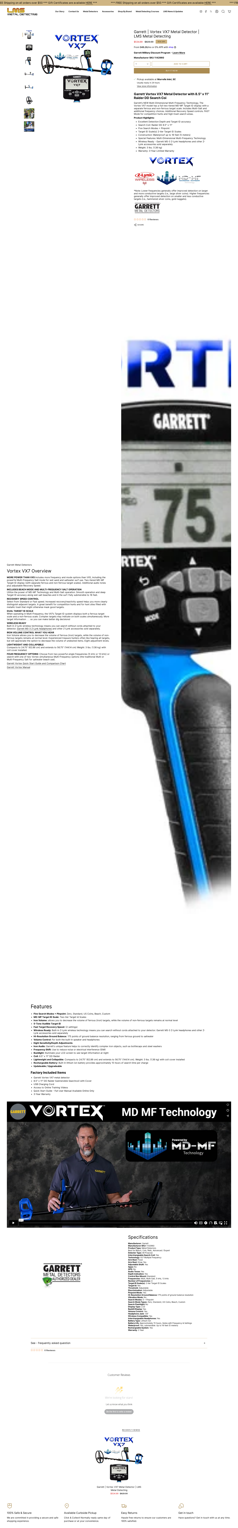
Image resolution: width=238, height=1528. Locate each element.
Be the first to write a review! (119, 1411)
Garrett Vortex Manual (18, 667)
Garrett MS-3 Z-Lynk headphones (34, 628)
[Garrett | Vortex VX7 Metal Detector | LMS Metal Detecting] (119, 1460)
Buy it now (172, 70)
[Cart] (229, 11)
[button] (59, 11)
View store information (147, 86)
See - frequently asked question (50, 1343)
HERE (89, 2)
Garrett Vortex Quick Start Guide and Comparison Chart (36, 663)
